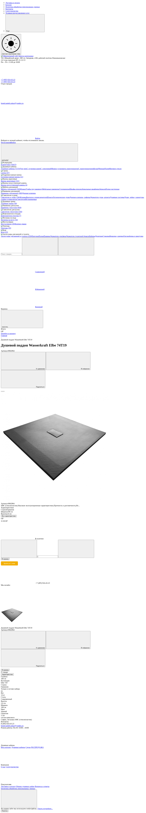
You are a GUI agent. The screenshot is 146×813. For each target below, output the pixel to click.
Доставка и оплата (12, 3)
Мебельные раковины (50, 189)
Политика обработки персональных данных (22, 7)
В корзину (5, 559)
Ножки (23, 189)
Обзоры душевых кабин (25, 786)
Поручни (35, 236)
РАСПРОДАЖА (37, 747)
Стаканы (106, 236)
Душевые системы (117, 197)
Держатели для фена (58, 236)
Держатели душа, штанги (100, 197)
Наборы (92, 236)
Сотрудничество (11, 11)
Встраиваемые (31, 199)
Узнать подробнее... (45, 809)
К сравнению (40, 369)
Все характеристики (9, 516)
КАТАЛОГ (5, 160)
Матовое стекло (115, 169)
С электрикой (46, 169)
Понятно (5, 811)
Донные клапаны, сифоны (80, 197)
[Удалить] (40, 246)
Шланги (50, 197)
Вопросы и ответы (42, 786)
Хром (107, 169)
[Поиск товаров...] (76, 246)
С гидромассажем (34, 169)
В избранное (85, 369)
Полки (41, 236)
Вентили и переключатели (36, 197)
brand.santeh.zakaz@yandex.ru (12, 103)
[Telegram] (18, 101)
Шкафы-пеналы (75, 189)
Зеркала (102, 189)
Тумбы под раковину (34, 189)
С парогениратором (86, 169)
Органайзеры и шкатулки (133, 236)
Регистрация (6, 142)
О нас (3, 767)
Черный (102, 169)
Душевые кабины (18, 747)
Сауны (28, 747)
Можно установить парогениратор (64, 169)
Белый (96, 169)
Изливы (23, 197)
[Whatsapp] (52, 101)
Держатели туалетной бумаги (77, 236)
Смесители (21, 199)
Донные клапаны (29, 193)
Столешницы (64, 189)
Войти (13, 142)
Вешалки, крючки (116, 236)
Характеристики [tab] (7, 674)
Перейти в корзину (8, 334)
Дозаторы (99, 236)
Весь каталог (6, 747)
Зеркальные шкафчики (90, 189)
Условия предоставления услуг (17, 13)
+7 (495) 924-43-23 (8, 80)
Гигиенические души (61, 197)
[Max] (86, 101)
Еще (7, 31)
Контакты (9, 9)
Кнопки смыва (20, 224)
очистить (5, 327)
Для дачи (23, 169)
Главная (4, 336)
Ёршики (47, 236)
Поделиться (40, 387)
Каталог (8, 5)
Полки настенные (112, 189)
